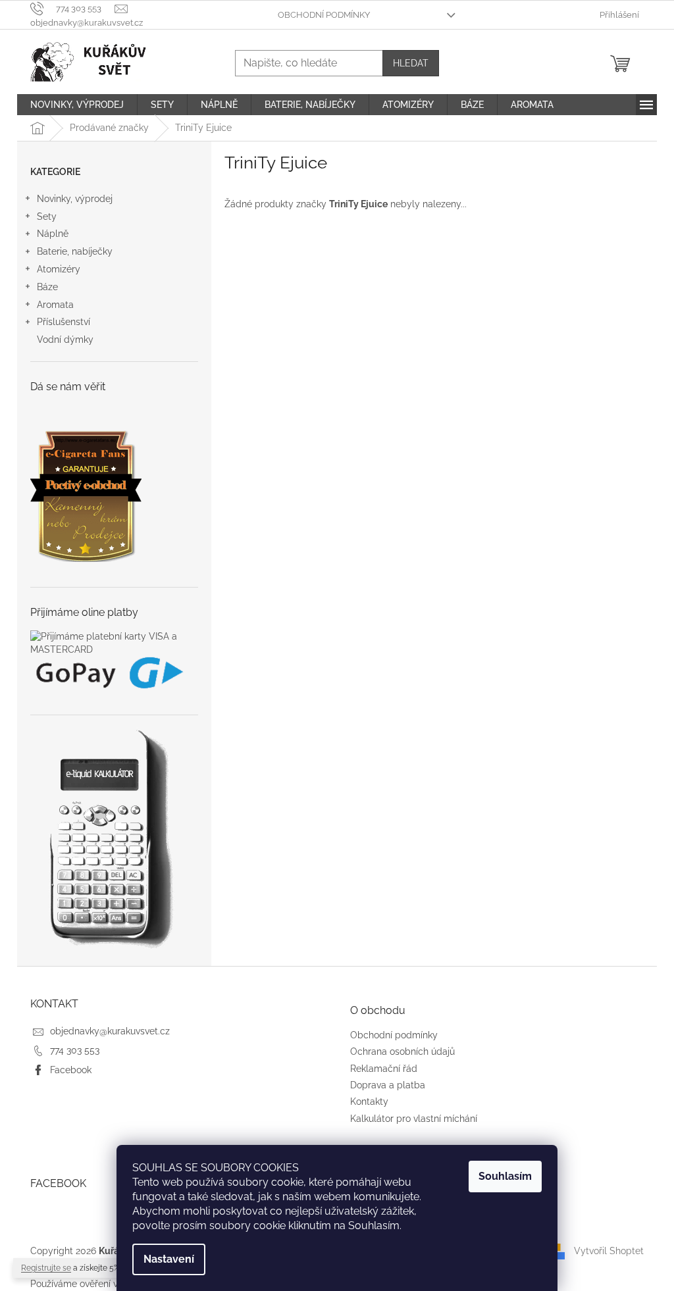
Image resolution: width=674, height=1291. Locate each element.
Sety (47, 216)
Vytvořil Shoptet (609, 1251)
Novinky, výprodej (75, 198)
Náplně (52, 233)
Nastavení (168, 1259)
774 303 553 (74, 1050)
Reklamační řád (383, 1068)
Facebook (70, 1070)
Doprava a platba (387, 1085)
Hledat (410, 63)
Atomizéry (58, 269)
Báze (47, 287)
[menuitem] (77, 104)
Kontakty (369, 1101)
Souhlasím (505, 1176)
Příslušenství (63, 321)
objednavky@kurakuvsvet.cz (110, 1031)
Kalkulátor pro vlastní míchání (413, 1118)
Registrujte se (46, 1268)
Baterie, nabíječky (75, 251)
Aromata (55, 304)
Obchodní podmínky (324, 15)
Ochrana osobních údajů (402, 1051)
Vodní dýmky (65, 339)
